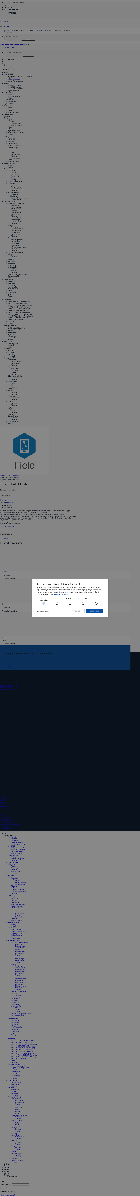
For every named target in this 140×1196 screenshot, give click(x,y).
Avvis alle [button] (76, 611)
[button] (43, 611)
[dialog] (70, 598)
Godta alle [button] (94, 611)
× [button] (105, 581)
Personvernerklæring (61, 594)
